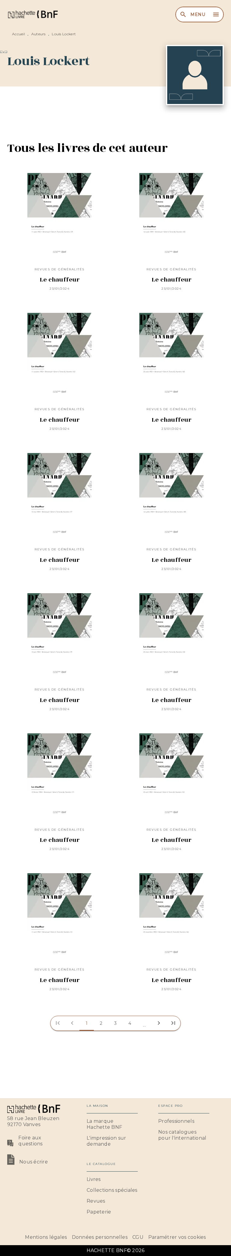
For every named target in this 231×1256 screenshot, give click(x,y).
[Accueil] (32, 14)
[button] (86, 1023)
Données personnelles (100, 1237)
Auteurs (38, 34)
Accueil (18, 34)
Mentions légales (46, 1237)
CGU (137, 1237)
